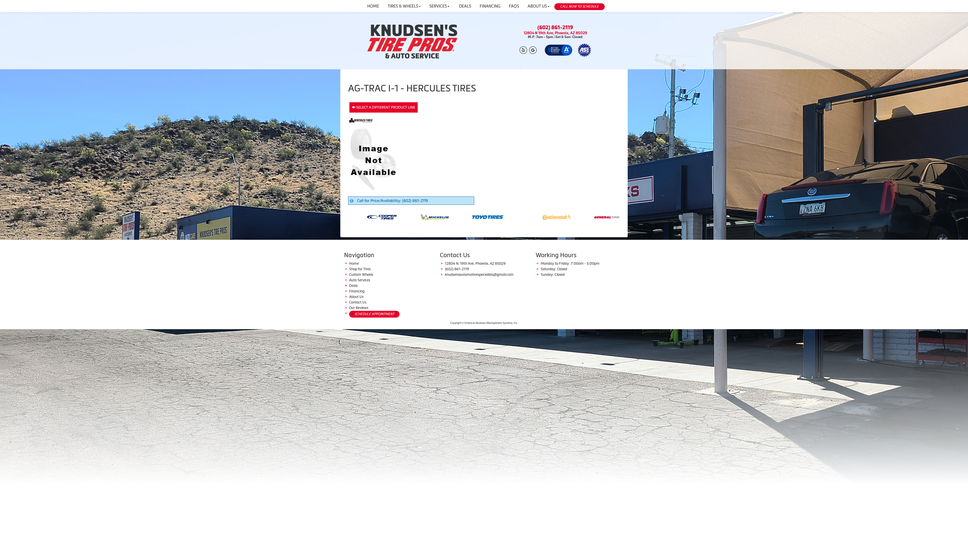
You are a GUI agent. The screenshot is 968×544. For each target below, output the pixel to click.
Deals (353, 286)
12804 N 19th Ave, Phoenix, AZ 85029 (555, 33)
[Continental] (440, 217)
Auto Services (359, 280)
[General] (493, 217)
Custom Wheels (361, 275)
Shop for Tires (360, 269)
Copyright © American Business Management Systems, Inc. (484, 323)
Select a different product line (385, 107)
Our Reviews (358, 308)
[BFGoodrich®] (600, 217)
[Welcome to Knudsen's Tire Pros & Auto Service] (412, 41)
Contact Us (357, 302)
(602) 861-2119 (555, 27)
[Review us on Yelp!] (523, 50)
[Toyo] (372, 217)
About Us (356, 297)
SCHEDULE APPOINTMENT (374, 314)
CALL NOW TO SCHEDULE (579, 6)
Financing (357, 291)
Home (354, 263)
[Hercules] (547, 217)
